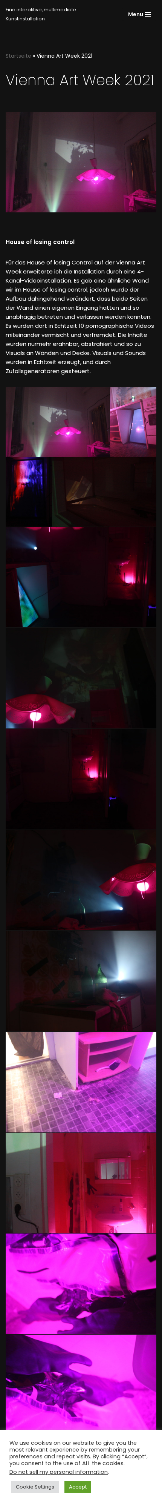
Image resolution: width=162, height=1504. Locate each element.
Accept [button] (78, 1486)
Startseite (18, 56)
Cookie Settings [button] (35, 1486)
